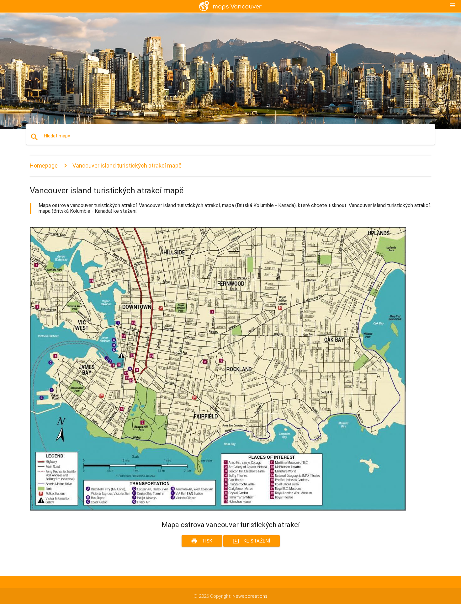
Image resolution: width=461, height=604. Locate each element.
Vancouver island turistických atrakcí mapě (127, 165)
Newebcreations (250, 596)
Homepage (44, 165)
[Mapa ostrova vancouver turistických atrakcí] (218, 509)
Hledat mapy (57, 136)
